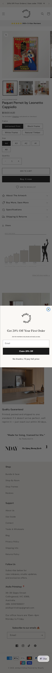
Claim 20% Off (26, 351)
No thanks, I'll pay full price (26, 359)
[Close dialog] (48, 309)
